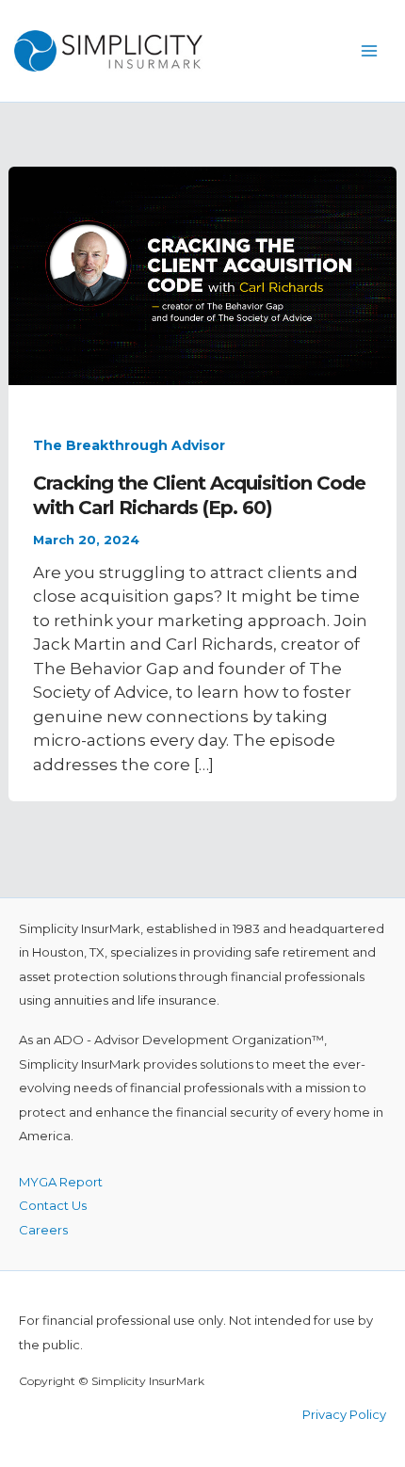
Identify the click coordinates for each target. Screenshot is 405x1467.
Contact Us (53, 1205)
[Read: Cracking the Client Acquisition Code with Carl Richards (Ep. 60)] (202, 274)
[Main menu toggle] (370, 51)
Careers (43, 1229)
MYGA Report (61, 1181)
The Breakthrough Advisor (129, 445)
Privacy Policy (344, 1414)
